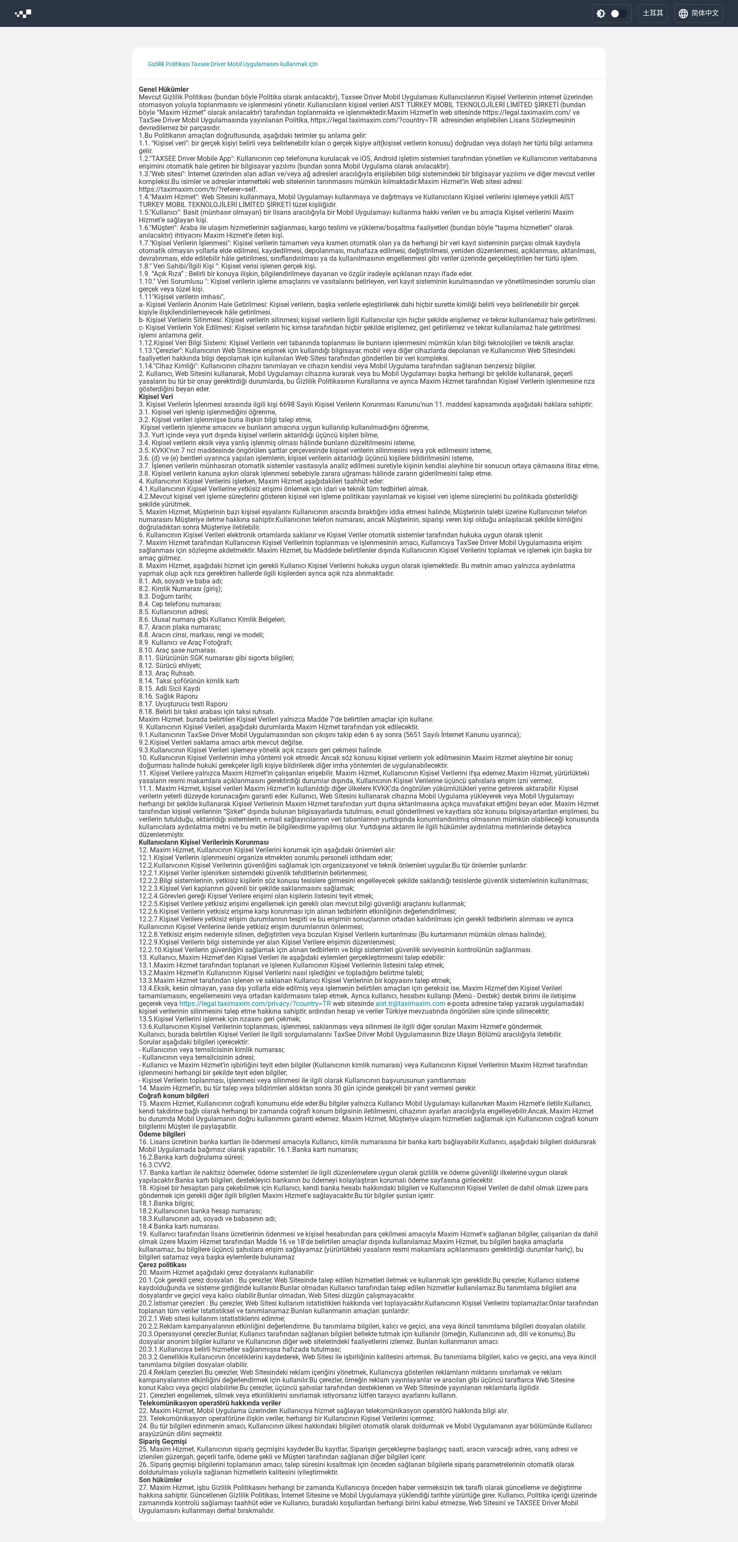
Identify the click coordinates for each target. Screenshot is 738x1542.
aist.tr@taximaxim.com (410, 1004)
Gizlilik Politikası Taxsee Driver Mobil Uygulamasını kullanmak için (233, 64)
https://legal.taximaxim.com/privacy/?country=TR (255, 1004)
